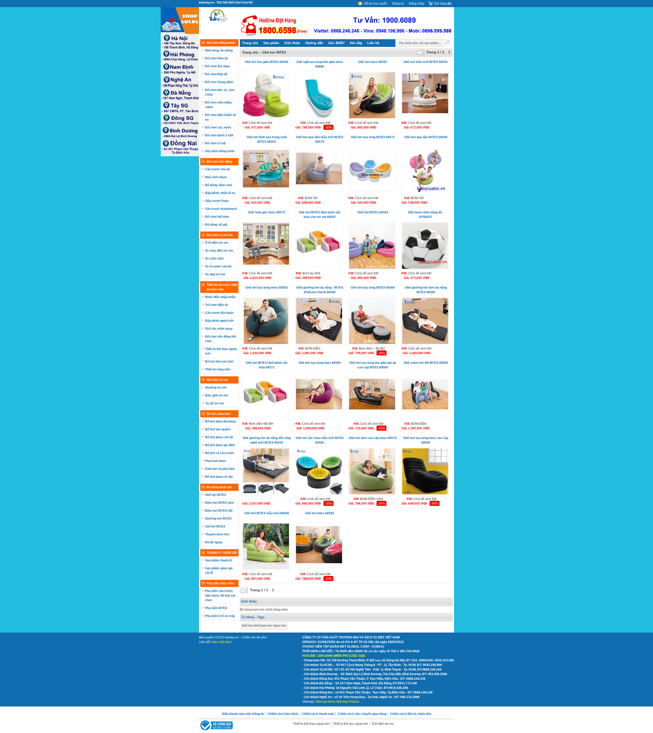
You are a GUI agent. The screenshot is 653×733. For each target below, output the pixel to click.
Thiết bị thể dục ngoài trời (350, 724)
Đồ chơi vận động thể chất (220, 339)
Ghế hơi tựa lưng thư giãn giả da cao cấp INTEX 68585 (372, 365)
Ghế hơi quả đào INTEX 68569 (425, 137)
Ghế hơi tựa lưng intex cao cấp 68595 (425, 440)
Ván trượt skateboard (221, 209)
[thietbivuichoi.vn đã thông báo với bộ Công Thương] (216, 726)
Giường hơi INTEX (218, 518)
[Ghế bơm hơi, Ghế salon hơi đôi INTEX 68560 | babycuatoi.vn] (425, 395)
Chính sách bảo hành (283, 714)
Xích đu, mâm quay (219, 328)
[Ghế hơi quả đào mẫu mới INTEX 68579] (319, 169)
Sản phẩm (271, 43)
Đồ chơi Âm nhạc (217, 66)
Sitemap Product (347, 701)
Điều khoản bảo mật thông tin (243, 714)
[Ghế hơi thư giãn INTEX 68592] (266, 96)
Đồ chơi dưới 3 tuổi (219, 135)
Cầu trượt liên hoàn (219, 313)
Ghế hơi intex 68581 (372, 62)
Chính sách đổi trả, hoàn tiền (410, 714)
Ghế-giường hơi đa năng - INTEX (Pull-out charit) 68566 (319, 290)
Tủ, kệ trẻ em (214, 403)
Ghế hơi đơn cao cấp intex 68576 (373, 438)
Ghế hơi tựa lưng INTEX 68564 (373, 287)
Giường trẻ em (216, 387)
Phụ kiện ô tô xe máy (220, 616)
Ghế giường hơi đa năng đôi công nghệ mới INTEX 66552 (267, 440)
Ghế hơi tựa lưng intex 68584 (319, 363)
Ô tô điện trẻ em (216, 243)
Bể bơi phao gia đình (220, 445)
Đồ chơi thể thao (217, 216)
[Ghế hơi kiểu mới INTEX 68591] (425, 94)
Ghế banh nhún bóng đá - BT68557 (426, 215)
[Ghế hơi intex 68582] (319, 545)
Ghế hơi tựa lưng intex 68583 (266, 287)
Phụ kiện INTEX (216, 608)
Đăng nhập (416, 3)
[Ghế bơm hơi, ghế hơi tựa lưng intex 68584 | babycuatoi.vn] (319, 395)
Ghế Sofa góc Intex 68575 (266, 212)
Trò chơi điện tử (216, 305)
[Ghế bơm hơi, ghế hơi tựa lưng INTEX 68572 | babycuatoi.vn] (372, 169)
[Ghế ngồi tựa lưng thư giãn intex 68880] (319, 96)
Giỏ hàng (442, 3)
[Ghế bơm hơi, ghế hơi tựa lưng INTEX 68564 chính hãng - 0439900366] (372, 321)
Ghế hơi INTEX (215, 495)
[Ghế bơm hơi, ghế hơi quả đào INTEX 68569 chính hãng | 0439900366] (425, 171)
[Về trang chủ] (218, 23)
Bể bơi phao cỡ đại (219, 477)
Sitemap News (325, 701)
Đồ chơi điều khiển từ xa (220, 117)
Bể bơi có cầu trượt (219, 453)
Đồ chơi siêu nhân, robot (218, 105)
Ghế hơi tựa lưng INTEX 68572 (373, 137)
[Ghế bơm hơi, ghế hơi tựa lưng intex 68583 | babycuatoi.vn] (266, 321)
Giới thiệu (292, 43)
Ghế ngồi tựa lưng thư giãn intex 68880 (319, 64)
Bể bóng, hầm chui (218, 185)
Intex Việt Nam (221, 642)
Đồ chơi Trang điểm (219, 82)
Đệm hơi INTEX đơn (219, 503)
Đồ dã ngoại (213, 542)
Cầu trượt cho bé (217, 169)
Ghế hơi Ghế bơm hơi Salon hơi (264, 625)
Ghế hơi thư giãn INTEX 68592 (266, 62)
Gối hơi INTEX (215, 526)
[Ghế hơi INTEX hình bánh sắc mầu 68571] (266, 395)
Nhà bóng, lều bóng (219, 50)
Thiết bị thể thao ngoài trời (221, 351)
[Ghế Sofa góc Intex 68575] (266, 244)
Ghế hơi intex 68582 (319, 513)
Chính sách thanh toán (318, 714)
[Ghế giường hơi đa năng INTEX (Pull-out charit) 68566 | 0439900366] (319, 321)
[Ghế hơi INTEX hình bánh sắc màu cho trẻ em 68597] (319, 244)
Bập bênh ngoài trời (219, 321)
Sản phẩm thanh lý (218, 560)
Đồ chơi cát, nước (218, 127)
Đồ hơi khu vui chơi (219, 361)
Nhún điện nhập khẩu (220, 297)
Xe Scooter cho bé (218, 266)
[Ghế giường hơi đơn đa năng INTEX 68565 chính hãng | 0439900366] (425, 321)
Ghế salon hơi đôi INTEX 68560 (426, 363)
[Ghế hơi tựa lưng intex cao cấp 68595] (425, 472)
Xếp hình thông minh (219, 151)
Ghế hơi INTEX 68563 (372, 212)
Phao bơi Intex (215, 461)
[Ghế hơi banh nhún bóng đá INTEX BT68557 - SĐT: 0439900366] (425, 246)
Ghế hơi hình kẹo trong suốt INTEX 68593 (267, 139)
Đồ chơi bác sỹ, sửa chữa (219, 92)
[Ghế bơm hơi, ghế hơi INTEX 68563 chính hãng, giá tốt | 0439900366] (372, 246)
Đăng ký (398, 3)
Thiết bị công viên (217, 369)
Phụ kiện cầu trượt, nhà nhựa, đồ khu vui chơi (220, 595)
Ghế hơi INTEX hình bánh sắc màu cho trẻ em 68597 (320, 215)
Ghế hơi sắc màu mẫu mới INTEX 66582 (320, 440)
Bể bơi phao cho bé (219, 437)
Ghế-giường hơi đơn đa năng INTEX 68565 (426, 290)
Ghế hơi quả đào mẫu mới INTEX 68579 (319, 139)
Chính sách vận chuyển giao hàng (362, 714)
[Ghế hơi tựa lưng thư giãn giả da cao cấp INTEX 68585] (372, 395)
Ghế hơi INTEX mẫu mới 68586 (266, 513)
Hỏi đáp (356, 43)
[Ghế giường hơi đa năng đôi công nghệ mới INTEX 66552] (266, 472)
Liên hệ (373, 43)
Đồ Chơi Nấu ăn (216, 58)
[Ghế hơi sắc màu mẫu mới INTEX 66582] (319, 472)
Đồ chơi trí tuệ (215, 143)
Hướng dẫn (314, 43)
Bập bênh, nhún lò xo (220, 193)
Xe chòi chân (214, 258)
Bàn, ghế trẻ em (216, 395)
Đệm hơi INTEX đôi (218, 510)
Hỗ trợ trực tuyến (375, 3)
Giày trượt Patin (217, 201)
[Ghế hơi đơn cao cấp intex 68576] (372, 472)
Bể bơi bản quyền (218, 429)
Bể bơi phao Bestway (220, 421)
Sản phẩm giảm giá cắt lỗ (219, 571)
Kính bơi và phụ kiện (220, 469)
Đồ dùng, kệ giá (216, 224)
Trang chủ (250, 43)
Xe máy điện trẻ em (219, 250)
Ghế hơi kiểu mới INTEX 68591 (426, 62)
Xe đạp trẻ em (215, 274)
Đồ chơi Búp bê (216, 74)
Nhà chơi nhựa (216, 177)
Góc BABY (336, 43)
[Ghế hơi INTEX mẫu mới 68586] (266, 547)
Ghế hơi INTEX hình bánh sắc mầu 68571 (267, 365)
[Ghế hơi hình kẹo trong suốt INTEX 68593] (266, 169)
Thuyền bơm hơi (217, 534)
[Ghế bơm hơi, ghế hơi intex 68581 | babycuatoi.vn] (372, 96)
